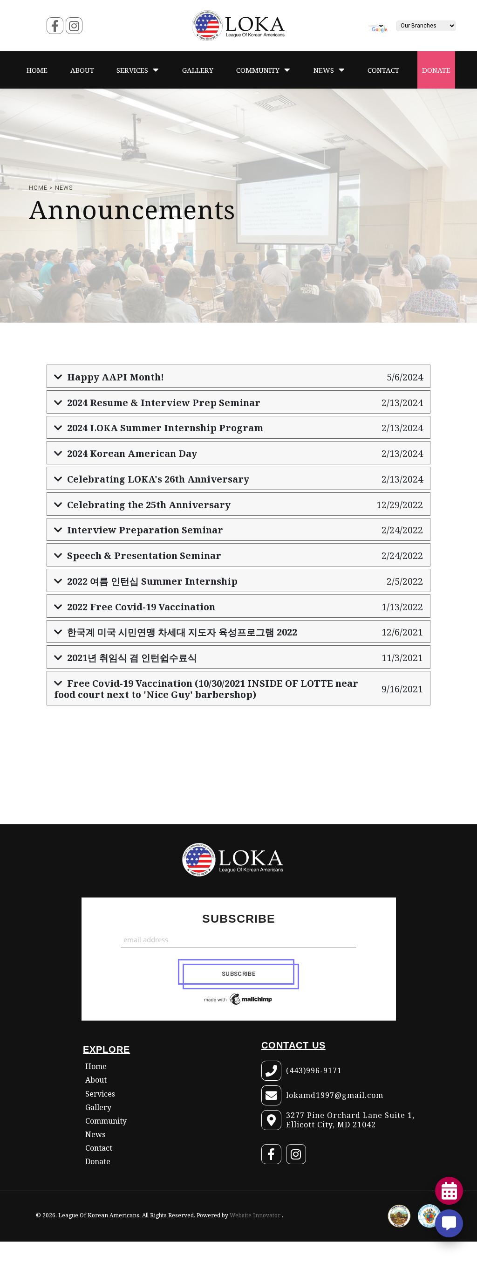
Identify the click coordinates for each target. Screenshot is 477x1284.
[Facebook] (55, 26)
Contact (98, 1148)
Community (106, 1121)
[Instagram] (74, 26)
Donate (97, 1161)
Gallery (98, 1107)
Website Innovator (256, 1215)
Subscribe (238, 918)
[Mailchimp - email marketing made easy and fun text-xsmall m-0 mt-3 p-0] (238, 998)
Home (96, 1066)
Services (100, 1094)
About (96, 1080)
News (64, 188)
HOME (38, 188)
